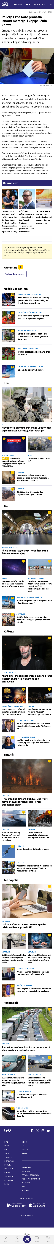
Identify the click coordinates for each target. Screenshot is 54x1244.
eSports (8, 1172)
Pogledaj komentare (14, 274)
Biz (5, 1150)
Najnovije (18, 4)
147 (12, 295)
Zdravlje (8, 1157)
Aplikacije (26, 1183)
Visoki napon (22, 1108)
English (5, 795)
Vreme (24, 1153)
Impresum (26, 1171)
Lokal (6, 1184)
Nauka (4, 578)
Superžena (9, 1169)
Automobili (9, 1180)
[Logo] (5, 4)
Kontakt (25, 1190)
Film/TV (31, 706)
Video (24, 1142)
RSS (23, 1186)
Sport (7, 1146)
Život (6, 1153)
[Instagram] (43, 1130)
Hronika (20, 472)
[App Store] (38, 1205)
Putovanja (9, 1161)
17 (12, 331)
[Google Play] (16, 1205)
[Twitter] (37, 1130)
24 (12, 349)
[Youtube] (48, 1130)
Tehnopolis (9, 1176)
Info (6, 1142)
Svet (4, 424)
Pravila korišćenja (30, 1175)
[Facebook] (32, 1130)
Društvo (20, 489)
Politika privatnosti (31, 1179)
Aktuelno (21, 614)
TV (23, 1146)
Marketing (26, 1167)
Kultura (7, 1165)
